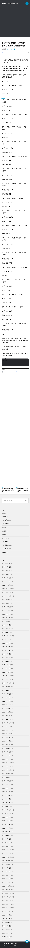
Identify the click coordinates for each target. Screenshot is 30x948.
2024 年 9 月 (6, 643)
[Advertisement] (15, 22)
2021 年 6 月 (6, 784)
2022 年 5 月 (6, 744)
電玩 (3, 40)
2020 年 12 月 (7, 806)
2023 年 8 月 (6, 690)
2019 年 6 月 (6, 871)
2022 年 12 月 (7, 719)
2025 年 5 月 (6, 614)
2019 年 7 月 (6, 868)
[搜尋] (26, 500)
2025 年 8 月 (6, 603)
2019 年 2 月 (6, 886)
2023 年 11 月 (7, 679)
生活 (4, 538)
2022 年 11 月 (7, 723)
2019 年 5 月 (6, 875)
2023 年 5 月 (6, 701)
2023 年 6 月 (6, 697)
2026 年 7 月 (6, 563)
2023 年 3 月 (6, 708)
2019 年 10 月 (7, 857)
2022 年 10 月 (7, 726)
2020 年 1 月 (6, 846)
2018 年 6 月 (6, 915)
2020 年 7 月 (6, 824)
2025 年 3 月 (6, 621)
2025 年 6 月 (6, 610)
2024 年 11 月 (7, 636)
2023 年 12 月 (7, 675)
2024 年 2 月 (6, 668)
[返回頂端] (27, 941)
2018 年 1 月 (6, 933)
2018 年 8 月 (6, 907)
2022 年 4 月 (6, 748)
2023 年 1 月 (6, 715)
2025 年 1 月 (6, 628)
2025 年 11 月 (7, 592)
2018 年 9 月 (6, 904)
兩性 (4, 513)
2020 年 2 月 (6, 842)
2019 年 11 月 (7, 853)
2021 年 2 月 (6, 799)
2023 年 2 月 (6, 712)
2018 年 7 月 (6, 911)
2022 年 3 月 (6, 752)
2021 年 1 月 (6, 802)
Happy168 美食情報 (10, 3)
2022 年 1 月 (6, 759)
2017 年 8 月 (6, 937)
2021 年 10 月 (7, 770)
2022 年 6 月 (6, 741)
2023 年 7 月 (6, 694)
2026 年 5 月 (6, 570)
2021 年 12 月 (7, 762)
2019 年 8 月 (6, 864)
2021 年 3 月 (6, 795)
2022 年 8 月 (6, 733)
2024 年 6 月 (6, 654)
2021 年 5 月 (6, 788)
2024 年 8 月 (6, 646)
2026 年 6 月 (6, 567)
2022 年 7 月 (6, 737)
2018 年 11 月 (7, 897)
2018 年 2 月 (6, 929)
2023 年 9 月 (6, 686)
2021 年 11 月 (7, 766)
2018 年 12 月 (7, 893)
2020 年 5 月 (6, 831)
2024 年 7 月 (6, 650)
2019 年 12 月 (7, 849)
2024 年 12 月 (7, 632)
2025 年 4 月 (6, 617)
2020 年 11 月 (7, 810)
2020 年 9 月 (6, 817)
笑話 (4, 552)
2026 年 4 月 (6, 574)
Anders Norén (10, 945)
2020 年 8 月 (6, 820)
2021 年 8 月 (6, 777)
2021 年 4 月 (6, 791)
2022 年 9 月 (6, 730)
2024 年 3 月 (6, 665)
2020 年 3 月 (6, 839)
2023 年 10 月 (7, 683)
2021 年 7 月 (6, 781)
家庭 (4, 516)
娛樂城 (3, 98)
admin (5, 361)
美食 (6, 545)
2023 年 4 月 (6, 704)
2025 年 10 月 (7, 596)
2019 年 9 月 (6, 860)
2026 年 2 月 (6, 581)
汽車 (6, 541)
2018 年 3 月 (6, 926)
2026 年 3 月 (6, 578)
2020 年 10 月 (7, 813)
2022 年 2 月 (6, 755)
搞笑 (4, 531)
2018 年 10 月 (7, 900)
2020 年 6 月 (6, 828)
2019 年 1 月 (6, 889)
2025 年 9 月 (6, 599)
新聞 (4, 534)
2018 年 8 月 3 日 (11, 49)
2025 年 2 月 (6, 625)
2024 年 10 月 (7, 639)
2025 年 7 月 (6, 607)
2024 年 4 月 (6, 661)
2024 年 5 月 (6, 657)
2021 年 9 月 (6, 773)
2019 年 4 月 (6, 878)
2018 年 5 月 (6, 918)
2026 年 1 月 (6, 585)
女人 (6, 520)
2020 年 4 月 (6, 835)
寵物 (4, 527)
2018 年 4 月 (6, 922)
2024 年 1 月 (6, 672)
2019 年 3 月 (6, 882)
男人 (6, 523)
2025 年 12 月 (7, 588)
